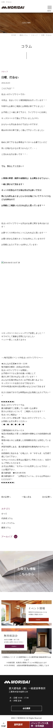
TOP (3, 726)
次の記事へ (47, 497)
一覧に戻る (26, 497)
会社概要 (26, 708)
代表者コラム (7, 518)
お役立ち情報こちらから (26, 571)
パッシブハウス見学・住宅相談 (39, 724)
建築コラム (6, 528)
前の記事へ (6, 497)
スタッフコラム (8, 523)
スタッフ (4, 72)
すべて (4, 514)
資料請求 (18, 724)
